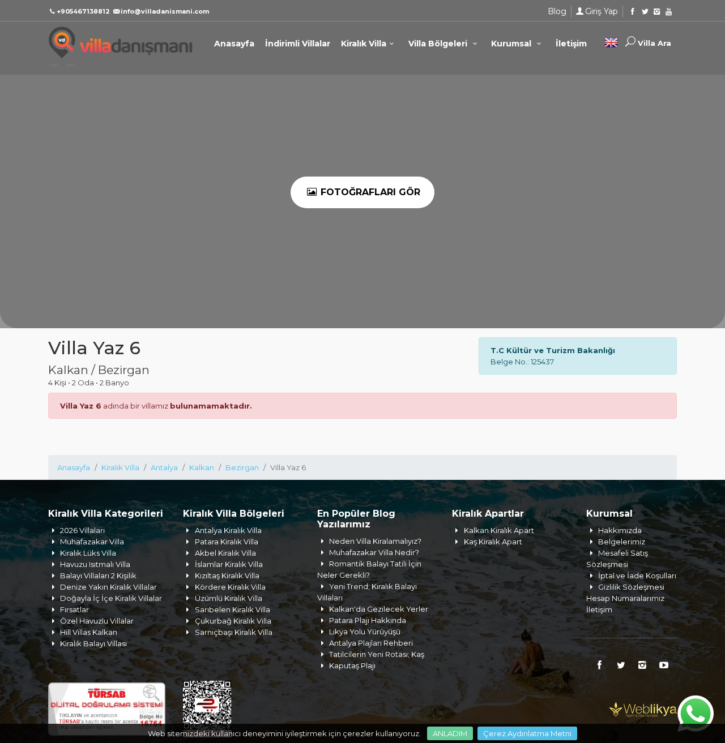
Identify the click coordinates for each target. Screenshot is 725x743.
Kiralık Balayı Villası (93, 643)
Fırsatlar (74, 609)
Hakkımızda (620, 530)
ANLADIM (450, 733)
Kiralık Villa (363, 43)
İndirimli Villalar (297, 43)
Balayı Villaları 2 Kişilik (98, 575)
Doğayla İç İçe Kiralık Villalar (111, 598)
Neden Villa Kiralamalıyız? (375, 541)
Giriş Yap (601, 11)
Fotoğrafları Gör (369, 192)
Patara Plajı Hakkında (367, 620)
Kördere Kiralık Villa (230, 586)
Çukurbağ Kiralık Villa (233, 620)
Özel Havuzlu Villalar (97, 620)
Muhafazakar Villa (92, 541)
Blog (557, 11)
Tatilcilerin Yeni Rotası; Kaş (376, 654)
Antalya (164, 467)
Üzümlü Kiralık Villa (228, 598)
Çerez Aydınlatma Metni (527, 733)
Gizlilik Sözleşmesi (631, 586)
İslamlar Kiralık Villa (229, 564)
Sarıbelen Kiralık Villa (232, 609)
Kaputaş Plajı (352, 665)
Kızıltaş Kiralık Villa (227, 575)
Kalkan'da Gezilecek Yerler (378, 608)
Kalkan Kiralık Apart (499, 530)
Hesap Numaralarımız (625, 598)
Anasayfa (234, 43)
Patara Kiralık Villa (226, 541)
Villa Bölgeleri (439, 43)
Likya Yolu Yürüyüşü (364, 631)
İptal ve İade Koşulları (637, 575)
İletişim (571, 43)
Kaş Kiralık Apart (493, 541)
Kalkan (201, 467)
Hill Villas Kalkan (88, 632)
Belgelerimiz (621, 541)
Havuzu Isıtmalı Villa (95, 564)
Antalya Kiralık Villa (228, 530)
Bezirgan (242, 467)
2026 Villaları (82, 530)
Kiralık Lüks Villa (88, 552)
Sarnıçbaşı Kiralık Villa (233, 632)
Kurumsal (512, 43)
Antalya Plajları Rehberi (371, 642)
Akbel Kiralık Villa (225, 552)
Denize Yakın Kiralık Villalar (108, 586)
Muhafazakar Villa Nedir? (374, 552)
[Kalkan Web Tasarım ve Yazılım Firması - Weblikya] (643, 707)
